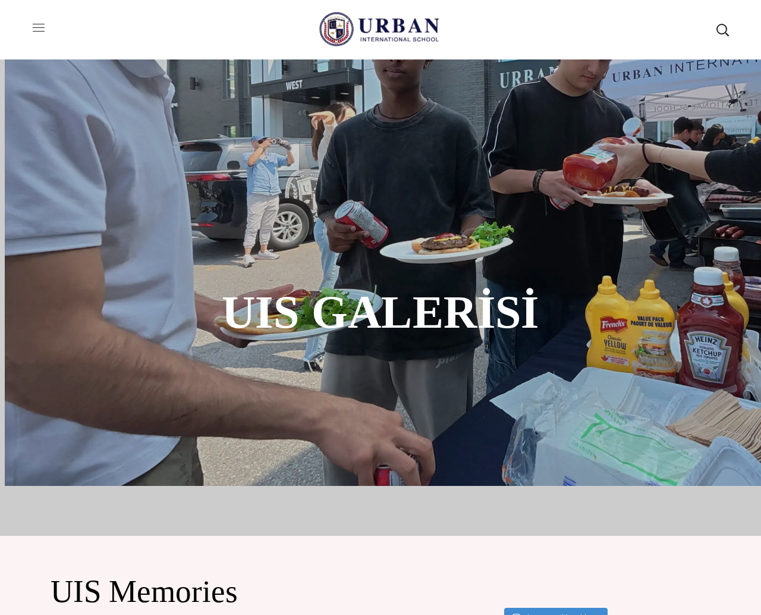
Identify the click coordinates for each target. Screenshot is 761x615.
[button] (722, 29)
